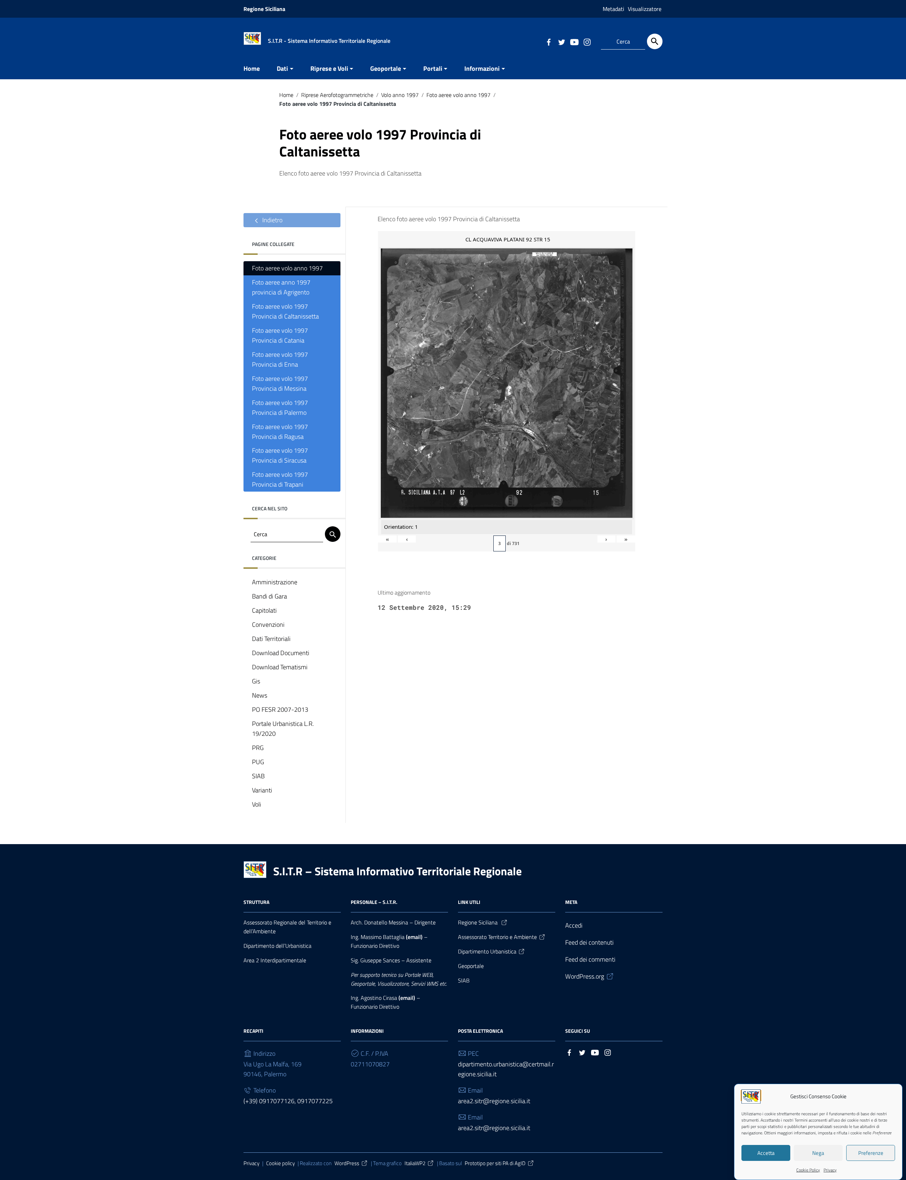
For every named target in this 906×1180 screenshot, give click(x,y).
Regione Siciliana (264, 9)
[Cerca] (655, 41)
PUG (258, 762)
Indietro (271, 220)
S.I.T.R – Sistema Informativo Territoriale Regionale (397, 871)
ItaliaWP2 (415, 1163)
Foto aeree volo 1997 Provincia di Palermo (280, 407)
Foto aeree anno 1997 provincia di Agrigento (281, 287)
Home (251, 68)
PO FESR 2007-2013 (280, 709)
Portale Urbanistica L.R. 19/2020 (283, 728)
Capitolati (264, 610)
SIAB (258, 776)
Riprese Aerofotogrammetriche (337, 95)
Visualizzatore (644, 9)
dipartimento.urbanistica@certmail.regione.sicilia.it (506, 1069)
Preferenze (870, 1153)
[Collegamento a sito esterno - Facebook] (548, 41)
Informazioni (482, 68)
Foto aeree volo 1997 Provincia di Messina (280, 383)
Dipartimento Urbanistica (487, 951)
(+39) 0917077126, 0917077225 (288, 1101)
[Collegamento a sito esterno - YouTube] (574, 41)
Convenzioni (268, 624)
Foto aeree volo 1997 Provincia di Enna (280, 359)
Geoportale (385, 68)
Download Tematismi (280, 667)
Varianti (262, 790)
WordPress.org (584, 976)
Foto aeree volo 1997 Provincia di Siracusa (280, 455)
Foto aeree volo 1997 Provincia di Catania (280, 335)
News (259, 695)
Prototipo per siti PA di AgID (495, 1163)
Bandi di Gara (269, 596)
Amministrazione (274, 582)
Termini (801, 1120)
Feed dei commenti (590, 959)
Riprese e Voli (329, 68)
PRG (258, 747)
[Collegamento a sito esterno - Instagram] (587, 41)
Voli (256, 804)
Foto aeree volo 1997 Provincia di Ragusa (280, 431)
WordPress (346, 1163)
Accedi (574, 925)
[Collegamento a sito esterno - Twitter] (561, 41)
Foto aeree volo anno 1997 (458, 95)
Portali (432, 68)
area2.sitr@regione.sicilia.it (494, 1101)
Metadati (613, 9)
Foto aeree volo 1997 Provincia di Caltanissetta (285, 311)
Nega (818, 1153)
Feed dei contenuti (589, 942)
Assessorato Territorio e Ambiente (497, 937)
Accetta (766, 1153)
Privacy (830, 1170)
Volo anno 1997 (400, 95)
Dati (282, 68)
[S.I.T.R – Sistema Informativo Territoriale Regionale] (252, 37)
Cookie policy (280, 1163)
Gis (256, 681)
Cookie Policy (808, 1170)
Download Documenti (280, 653)
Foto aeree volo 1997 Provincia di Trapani (280, 479)
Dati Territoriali (271, 638)
